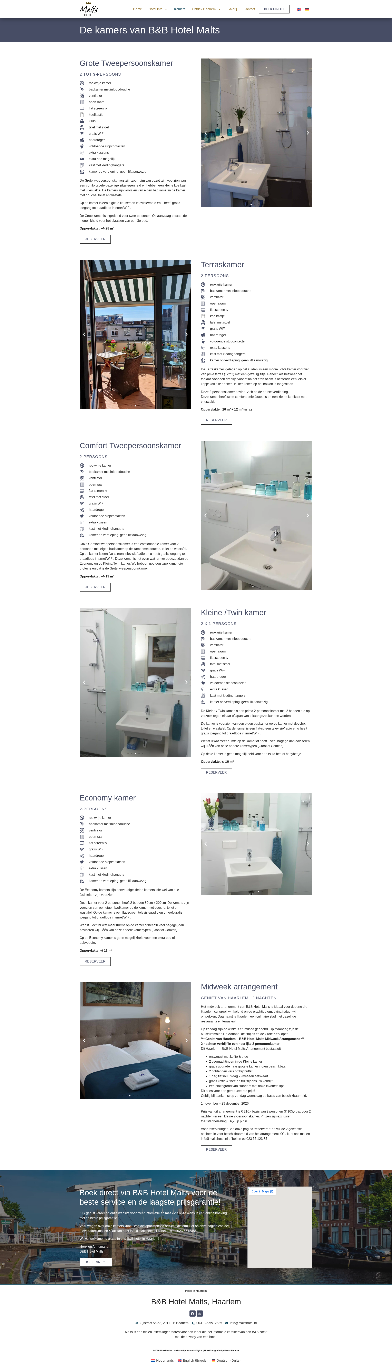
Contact (249, 9)
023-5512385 (187, 1231)
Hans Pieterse (231, 1350)
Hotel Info (155, 9)
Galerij (232, 9)
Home (137, 9)
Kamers (179, 9)
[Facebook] (192, 1313)
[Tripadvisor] (200, 1313)
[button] (205, 132)
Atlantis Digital (194, 1350)
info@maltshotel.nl (143, 1231)
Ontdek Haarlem (204, 9)
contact (223, 1226)
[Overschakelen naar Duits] (307, 9)
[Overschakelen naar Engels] (299, 9)
